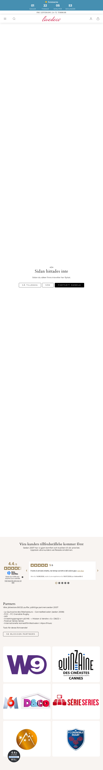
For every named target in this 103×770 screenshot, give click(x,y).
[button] (5, 19)
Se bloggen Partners (20, 634)
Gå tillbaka (30, 285)
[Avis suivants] (98, 570)
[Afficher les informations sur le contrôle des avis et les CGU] (22, 577)
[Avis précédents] (26, 570)
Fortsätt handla (69, 285)
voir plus (80, 571)
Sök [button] (47, 285)
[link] (91, 19)
